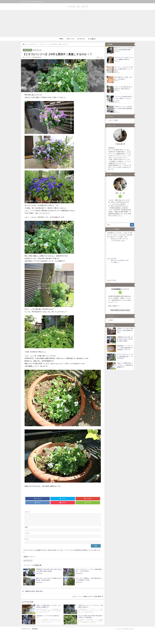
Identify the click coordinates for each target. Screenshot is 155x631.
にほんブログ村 (111, 258)
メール (27, 533)
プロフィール (70, 38)
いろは (101, 57)
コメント (27, 511)
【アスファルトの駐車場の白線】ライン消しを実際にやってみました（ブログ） (123, 98)
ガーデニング (81, 38)
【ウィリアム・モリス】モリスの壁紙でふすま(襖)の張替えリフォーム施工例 (123, 69)
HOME (61, 38)
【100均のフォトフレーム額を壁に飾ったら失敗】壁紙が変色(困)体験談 (123, 108)
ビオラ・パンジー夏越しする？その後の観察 (86, 596)
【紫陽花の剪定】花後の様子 (33, 591)
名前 (26, 527)
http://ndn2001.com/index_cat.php (120, 310)
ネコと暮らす (92, 38)
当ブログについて (26, 628)
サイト (27, 539)
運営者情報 (35, 628)
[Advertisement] (77, 23)
